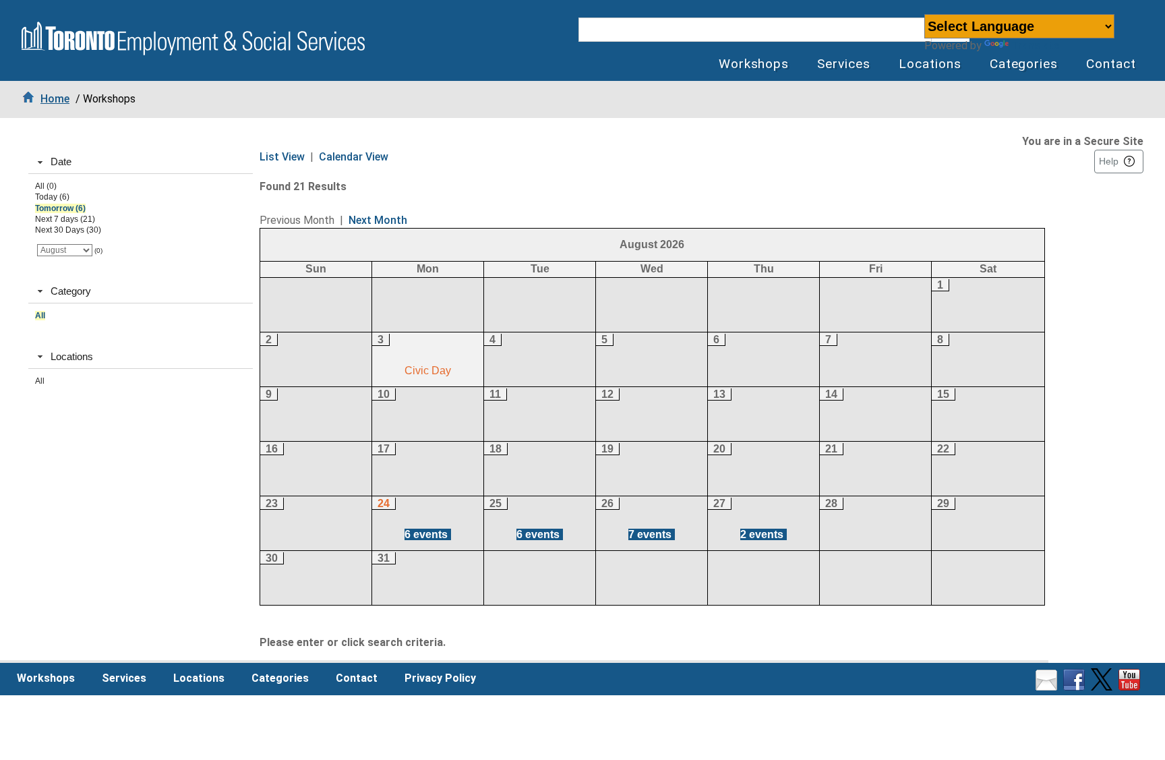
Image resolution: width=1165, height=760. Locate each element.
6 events (426, 534)
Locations (930, 63)
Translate (1035, 45)
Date (61, 161)
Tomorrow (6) (60, 208)
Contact (1111, 63)
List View (282, 156)
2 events (761, 534)
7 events (649, 534)
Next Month (378, 220)
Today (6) (52, 197)
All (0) (46, 186)
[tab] (140, 162)
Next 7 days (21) (65, 219)
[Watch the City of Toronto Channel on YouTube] (1130, 686)
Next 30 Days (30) (68, 230)
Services (843, 63)
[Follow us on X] (1103, 686)
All (40, 315)
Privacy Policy (440, 678)
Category (71, 291)
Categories (1024, 63)
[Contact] (1048, 686)
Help (1108, 161)
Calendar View (353, 156)
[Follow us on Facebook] (1075, 686)
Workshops (754, 63)
